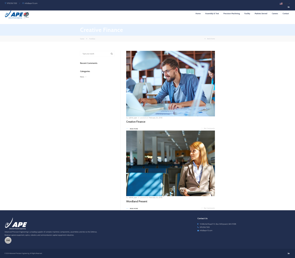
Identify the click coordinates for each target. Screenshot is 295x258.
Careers (275, 13)
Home (198, 13)
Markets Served (261, 13)
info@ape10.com (31, 3)
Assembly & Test (212, 13)
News (82, 77)
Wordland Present (136, 201)
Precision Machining (231, 13)
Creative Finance (135, 121)
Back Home (211, 39)
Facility (247, 13)
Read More (134, 129)
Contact (286, 13)
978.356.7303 (12, 3)
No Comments (209, 128)
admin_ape (133, 118)
